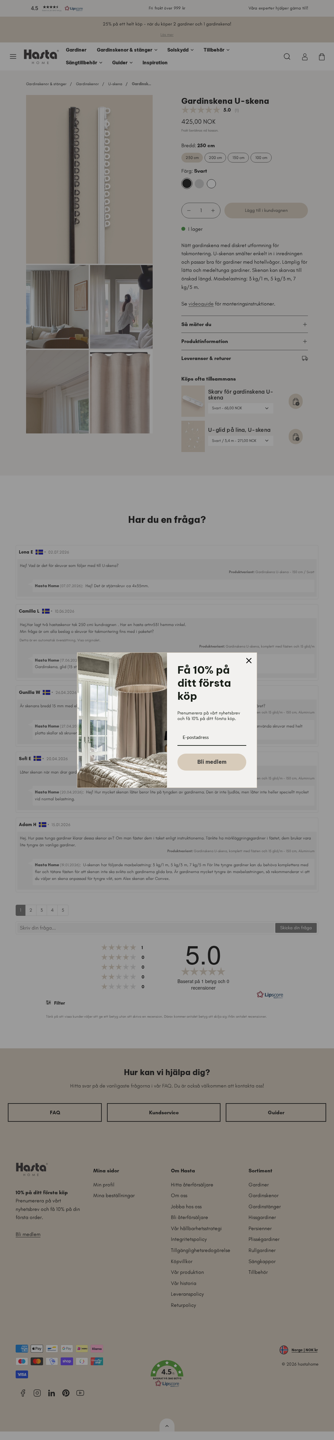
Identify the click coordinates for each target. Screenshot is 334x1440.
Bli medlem (211, 762)
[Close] (249, 660)
